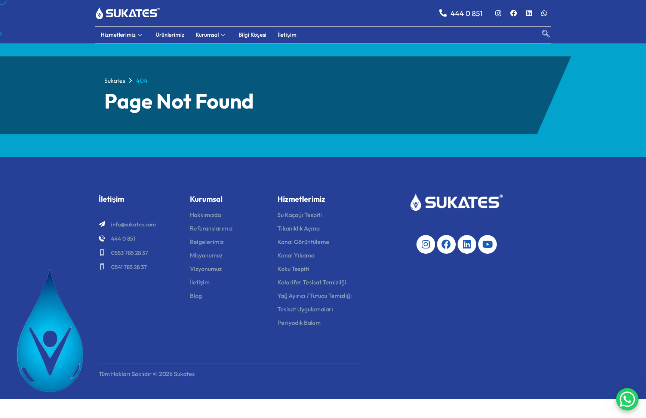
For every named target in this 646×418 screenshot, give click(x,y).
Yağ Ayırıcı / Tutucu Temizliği (314, 295)
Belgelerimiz (207, 241)
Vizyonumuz (206, 268)
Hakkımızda (205, 215)
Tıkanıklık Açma (298, 228)
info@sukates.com (133, 224)
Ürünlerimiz (170, 34)
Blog (196, 295)
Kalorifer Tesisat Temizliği (311, 282)
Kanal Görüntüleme (303, 241)
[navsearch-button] (542, 34)
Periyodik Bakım (299, 322)
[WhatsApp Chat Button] (627, 399)
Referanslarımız (211, 228)
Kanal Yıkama (295, 255)
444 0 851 (123, 238)
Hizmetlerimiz (118, 34)
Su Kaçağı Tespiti (299, 215)
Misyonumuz (206, 255)
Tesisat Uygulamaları (305, 309)
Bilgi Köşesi (253, 34)
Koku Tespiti (293, 268)
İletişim (287, 34)
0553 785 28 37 (129, 252)
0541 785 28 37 (129, 267)
